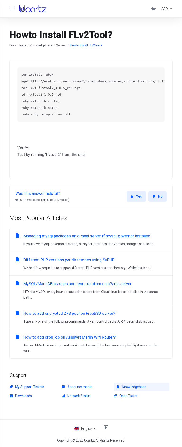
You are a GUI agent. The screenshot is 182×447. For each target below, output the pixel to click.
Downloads (23, 396)
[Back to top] (106, 427)
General (61, 45)
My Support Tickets (29, 387)
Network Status (79, 396)
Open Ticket (128, 396)
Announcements (79, 387)
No (160, 196)
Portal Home (17, 45)
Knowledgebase (41, 45)
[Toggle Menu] (11, 9)
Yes (139, 196)
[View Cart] (154, 8)
